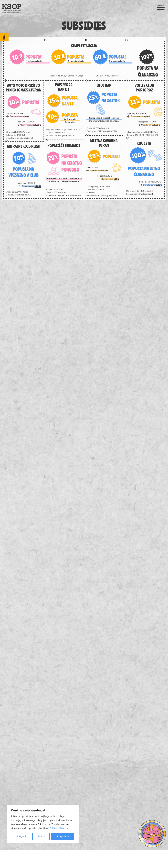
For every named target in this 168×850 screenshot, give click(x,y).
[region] (43, 824)
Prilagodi (21, 836)
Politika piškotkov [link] (59, 828)
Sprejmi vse (62, 836)
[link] (4, 37)
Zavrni (41, 836)
